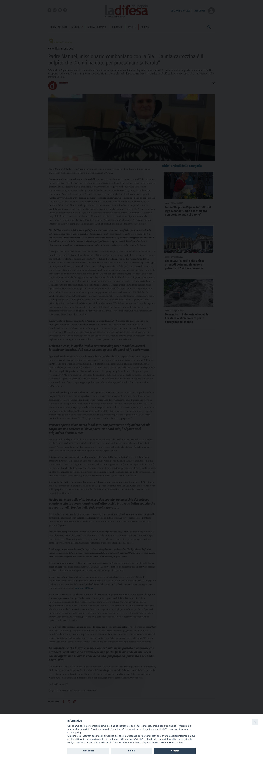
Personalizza (88, 751)
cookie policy (166, 742)
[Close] (255, 722)
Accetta (175, 751)
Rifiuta (131, 751)
